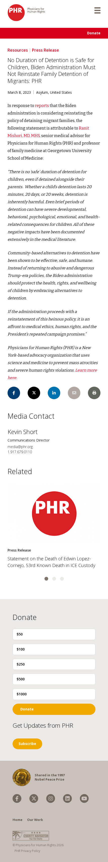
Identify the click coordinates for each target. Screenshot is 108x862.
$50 (20, 634)
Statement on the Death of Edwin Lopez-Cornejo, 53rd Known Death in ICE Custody (51, 562)
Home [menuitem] (17, 819)
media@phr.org (20, 446)
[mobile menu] (97, 10)
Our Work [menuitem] (35, 819)
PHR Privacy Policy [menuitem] (27, 851)
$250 (21, 664)
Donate (93, 33)
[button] (46, 579)
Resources (18, 50)
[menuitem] (17, 798)
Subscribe (27, 743)
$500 (21, 679)
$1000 (22, 694)
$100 (21, 649)
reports (42, 105)
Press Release (45, 50)
